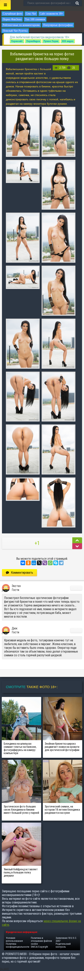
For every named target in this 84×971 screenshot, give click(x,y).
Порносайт (17, 41)
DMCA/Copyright (39, 946)
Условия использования (14, 939)
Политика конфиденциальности (17, 945)
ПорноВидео (33, 41)
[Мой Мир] (33, 562)
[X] (39, 562)
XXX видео (67, 41)
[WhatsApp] (50, 562)
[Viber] (44, 562)
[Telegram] (61, 562)
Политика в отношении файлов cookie (41, 940)
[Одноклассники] (28, 562)
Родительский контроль (63, 945)
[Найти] (77, 3)
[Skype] (55, 562)
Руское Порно (51, 41)
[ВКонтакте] (23, 562)
